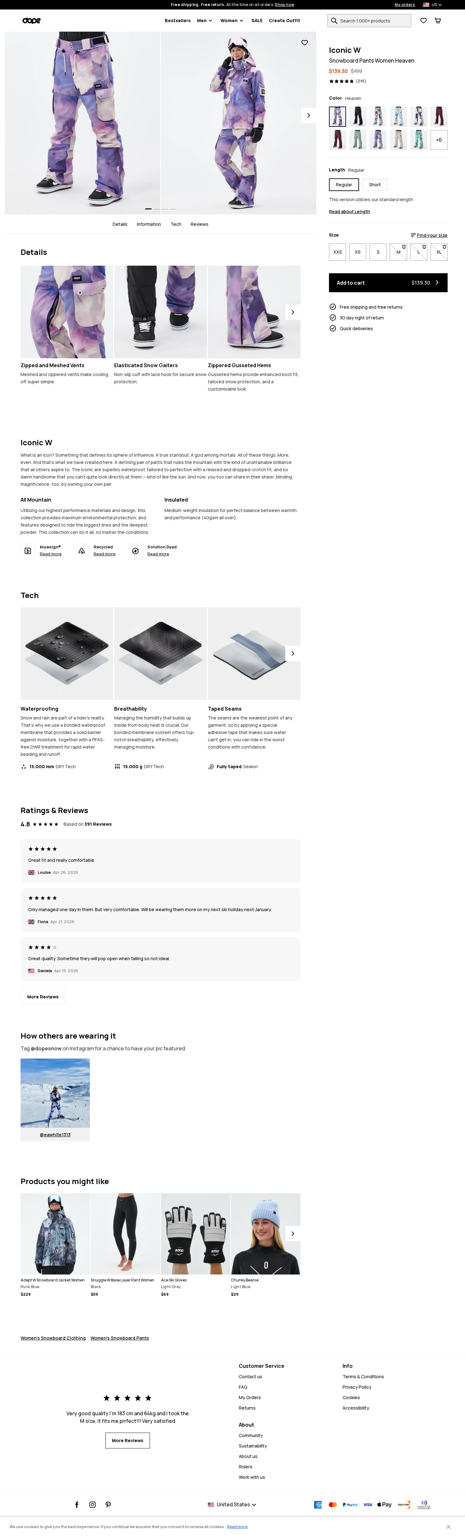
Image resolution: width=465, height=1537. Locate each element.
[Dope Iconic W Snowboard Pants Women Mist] (398, 117)
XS (358, 252)
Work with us (252, 1477)
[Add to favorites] (305, 42)
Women (229, 20)
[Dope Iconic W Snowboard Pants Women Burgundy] (337, 140)
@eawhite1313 (55, 1135)
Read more (51, 554)
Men (202, 20)
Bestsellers (178, 20)
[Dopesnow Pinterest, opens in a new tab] (108, 1504)
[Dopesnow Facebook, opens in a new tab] (77, 1504)
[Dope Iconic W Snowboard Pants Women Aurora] (378, 117)
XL (442, 252)
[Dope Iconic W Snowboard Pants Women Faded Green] (357, 140)
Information (149, 224)
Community (251, 1435)
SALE (257, 20)
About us (248, 1456)
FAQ (243, 1387)
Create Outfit (284, 20)
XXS (337, 252)
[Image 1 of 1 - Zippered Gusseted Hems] (254, 312)
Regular (344, 185)
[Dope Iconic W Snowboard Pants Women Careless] (418, 117)
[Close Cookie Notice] (449, 1527)
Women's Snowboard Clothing (53, 1338)
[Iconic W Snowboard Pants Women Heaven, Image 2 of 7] (239, 123)
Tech (175, 224)
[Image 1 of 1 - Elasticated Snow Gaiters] (160, 312)
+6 (439, 139)
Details (120, 224)
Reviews (199, 224)
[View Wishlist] (423, 20)
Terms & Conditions (363, 1376)
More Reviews (43, 997)
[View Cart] (437, 20)
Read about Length (349, 211)
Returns (247, 1408)
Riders (245, 1467)
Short (375, 185)
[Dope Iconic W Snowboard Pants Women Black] (357, 117)
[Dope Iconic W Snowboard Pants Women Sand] (398, 140)
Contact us (250, 1376)
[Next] (308, 115)
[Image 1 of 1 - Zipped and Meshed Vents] (67, 312)
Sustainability (253, 1446)
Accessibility (356, 1408)
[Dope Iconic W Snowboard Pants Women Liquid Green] (418, 140)
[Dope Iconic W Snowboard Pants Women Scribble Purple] (378, 140)
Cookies (351, 1397)
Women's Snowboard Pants (119, 1338)
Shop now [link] (284, 4)
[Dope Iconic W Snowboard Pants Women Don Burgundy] (439, 117)
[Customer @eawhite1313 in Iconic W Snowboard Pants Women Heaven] (55, 1093)
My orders (405, 4)
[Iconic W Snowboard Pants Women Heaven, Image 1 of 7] (82, 123)
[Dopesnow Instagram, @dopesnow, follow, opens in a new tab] (92, 1504)
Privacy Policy (357, 1387)
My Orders (250, 1397)
